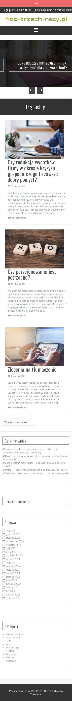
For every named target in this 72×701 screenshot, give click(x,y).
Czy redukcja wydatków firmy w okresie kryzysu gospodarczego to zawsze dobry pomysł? (33, 171)
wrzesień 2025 (13, 545)
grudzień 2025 (13, 534)
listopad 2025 (13, 537)
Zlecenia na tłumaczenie (32, 369)
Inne (8, 644)
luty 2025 (10, 552)
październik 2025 (15, 541)
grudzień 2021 (13, 598)
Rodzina (10, 651)
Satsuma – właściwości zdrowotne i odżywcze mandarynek (36, 473)
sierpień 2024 (13, 559)
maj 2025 (11, 548)
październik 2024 (15, 555)
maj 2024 (11, 562)
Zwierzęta (11, 661)
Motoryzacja (12, 647)
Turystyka (11, 654)
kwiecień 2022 (13, 584)
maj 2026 (11, 530)
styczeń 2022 (13, 594)
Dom (8, 641)
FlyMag (56, 691)
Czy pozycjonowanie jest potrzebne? (32, 274)
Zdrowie (10, 657)
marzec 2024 (13, 569)
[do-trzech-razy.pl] (36, 19)
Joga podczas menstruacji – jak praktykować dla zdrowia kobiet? (36, 65)
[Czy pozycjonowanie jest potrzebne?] (34, 248)
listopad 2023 (13, 577)
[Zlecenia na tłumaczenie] (34, 346)
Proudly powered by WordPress (26, 691)
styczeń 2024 (13, 573)
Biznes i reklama (18, 218)
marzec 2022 (13, 587)
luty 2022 (10, 591)
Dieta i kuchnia (13, 637)
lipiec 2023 (11, 580)
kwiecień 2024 (13, 566)
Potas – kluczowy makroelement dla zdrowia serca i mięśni (36, 470)
